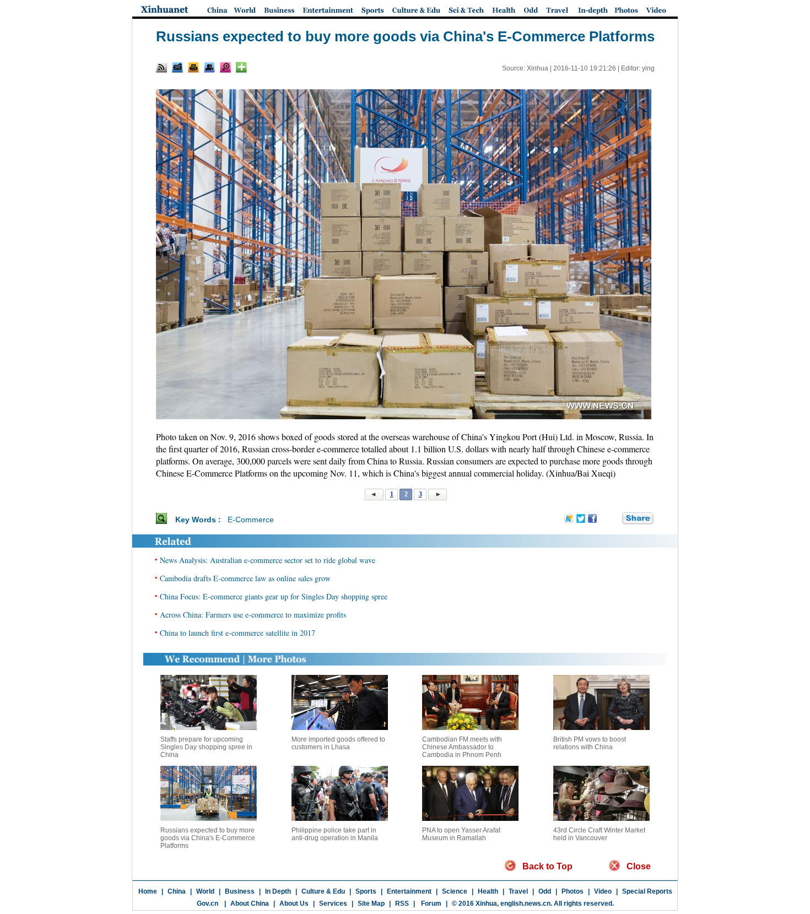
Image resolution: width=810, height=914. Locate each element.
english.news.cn (525, 903)
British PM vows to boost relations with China (589, 743)
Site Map (371, 903)
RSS (402, 903)
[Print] (193, 67)
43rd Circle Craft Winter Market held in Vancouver (599, 834)
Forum (430, 903)
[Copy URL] (209, 67)
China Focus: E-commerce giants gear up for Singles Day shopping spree (273, 596)
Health (488, 891)
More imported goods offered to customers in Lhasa (338, 743)
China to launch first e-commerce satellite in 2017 (237, 633)
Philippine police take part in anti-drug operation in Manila (334, 834)
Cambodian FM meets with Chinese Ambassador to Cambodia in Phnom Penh (462, 747)
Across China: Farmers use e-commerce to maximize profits (253, 614)
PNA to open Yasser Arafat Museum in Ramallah (461, 834)
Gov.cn (207, 903)
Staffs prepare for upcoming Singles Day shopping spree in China (206, 747)
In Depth (278, 891)
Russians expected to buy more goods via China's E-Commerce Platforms (207, 838)
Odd (544, 891)
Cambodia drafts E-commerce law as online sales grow (245, 578)
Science (454, 891)
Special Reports (647, 891)
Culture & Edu (323, 891)
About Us (294, 903)
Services (333, 903)
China (177, 891)
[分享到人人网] (614, 519)
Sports (365, 891)
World (205, 891)
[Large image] (225, 67)
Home (147, 891)
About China (249, 903)
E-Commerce (251, 519)
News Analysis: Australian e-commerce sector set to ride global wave (267, 560)
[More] (241, 67)
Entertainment (409, 891)
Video (603, 891)
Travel (518, 891)
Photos (572, 891)
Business (240, 891)
